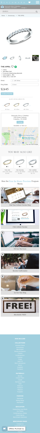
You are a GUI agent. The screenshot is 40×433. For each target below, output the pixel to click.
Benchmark (20, 349)
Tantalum (20, 369)
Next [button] (31, 106)
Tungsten (20, 391)
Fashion (20, 357)
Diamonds (20, 398)
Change (23, 7)
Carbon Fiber (20, 377)
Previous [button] (4, 106)
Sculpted (20, 367)
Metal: (3, 80)
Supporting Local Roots (20, 409)
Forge (20, 359)
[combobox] (25, 80)
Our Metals (20, 411)
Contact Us (20, 424)
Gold (20, 383)
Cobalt (20, 379)
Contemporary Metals (20, 413)
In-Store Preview (7, 93)
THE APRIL (21, 15)
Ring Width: (4, 84)
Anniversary (11, 15)
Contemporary (20, 355)
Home (3, 15)
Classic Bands (20, 415)
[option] (7, 106)
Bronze (20, 376)
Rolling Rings (20, 400)
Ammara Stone (20, 345)
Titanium (20, 389)
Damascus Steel (20, 381)
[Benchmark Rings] (13, 2)
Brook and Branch (20, 351)
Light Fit (20, 361)
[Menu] (37, 2)
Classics (20, 353)
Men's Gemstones (20, 363)
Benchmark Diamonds (20, 417)
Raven (20, 365)
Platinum (20, 385)
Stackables (20, 402)
